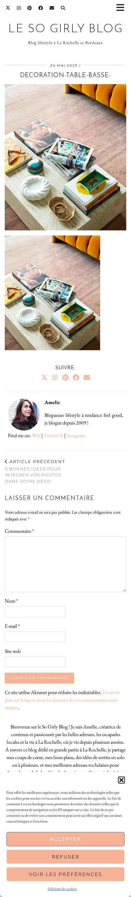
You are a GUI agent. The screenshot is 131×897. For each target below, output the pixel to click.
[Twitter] (8, 8)
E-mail (12, 626)
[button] (122, 8)
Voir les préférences (65, 874)
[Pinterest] (29, 8)
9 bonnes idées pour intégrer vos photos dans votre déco (35, 471)
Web (36, 435)
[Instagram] (19, 8)
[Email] (52, 8)
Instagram (75, 435)
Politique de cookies (62, 888)
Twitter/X (53, 435)
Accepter (65, 839)
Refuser (65, 857)
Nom (11, 600)
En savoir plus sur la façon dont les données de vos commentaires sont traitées (62, 700)
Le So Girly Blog (65, 29)
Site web (13, 651)
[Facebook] (40, 8)
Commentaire (19, 531)
